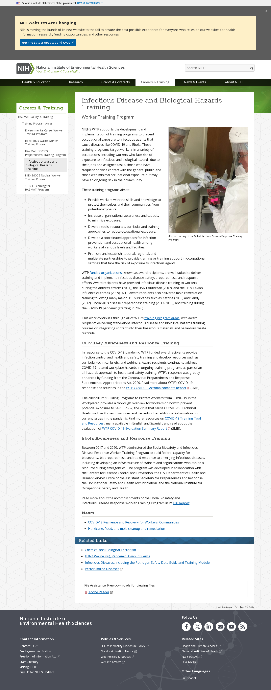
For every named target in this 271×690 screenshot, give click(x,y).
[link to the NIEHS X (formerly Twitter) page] (197, 626)
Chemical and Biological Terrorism (110, 550)
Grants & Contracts (115, 82)
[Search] (252, 68)
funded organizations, (106, 272)
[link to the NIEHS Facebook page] (186, 626)
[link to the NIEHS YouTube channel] (231, 626)
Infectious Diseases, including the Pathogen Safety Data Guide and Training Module (147, 562)
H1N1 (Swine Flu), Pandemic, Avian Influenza (117, 556)
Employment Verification (35, 651)
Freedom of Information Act (38, 656)
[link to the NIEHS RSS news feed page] (242, 626)
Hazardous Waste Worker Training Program (41, 142)
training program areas (162, 318)
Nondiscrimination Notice (117, 651)
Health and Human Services (199, 646)
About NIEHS (234, 82)
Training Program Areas (37, 123)
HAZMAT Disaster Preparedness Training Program (45, 152)
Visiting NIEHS (28, 667)
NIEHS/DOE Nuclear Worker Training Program (43, 177)
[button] (64, 186)
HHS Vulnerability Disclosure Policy (123, 646)
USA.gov (187, 662)
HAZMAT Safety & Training (35, 117)
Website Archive (111, 662)
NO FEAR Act (190, 656)
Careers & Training (155, 82)
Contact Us (27, 646)
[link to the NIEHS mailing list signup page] (220, 626)
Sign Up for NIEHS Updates (37, 672)
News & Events (195, 82)
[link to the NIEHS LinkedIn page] (208, 626)
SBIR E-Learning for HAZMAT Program (37, 187)
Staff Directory (29, 662)
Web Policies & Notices (116, 656)
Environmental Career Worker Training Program (44, 132)
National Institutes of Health (200, 651)
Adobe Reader (98, 592)
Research (76, 82)
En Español (189, 678)
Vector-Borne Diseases (102, 569)
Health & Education (36, 82)
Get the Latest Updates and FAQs (46, 42)
